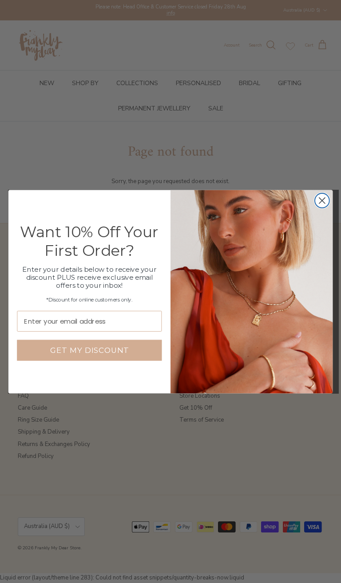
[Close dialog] (322, 200)
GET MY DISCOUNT (89, 350)
